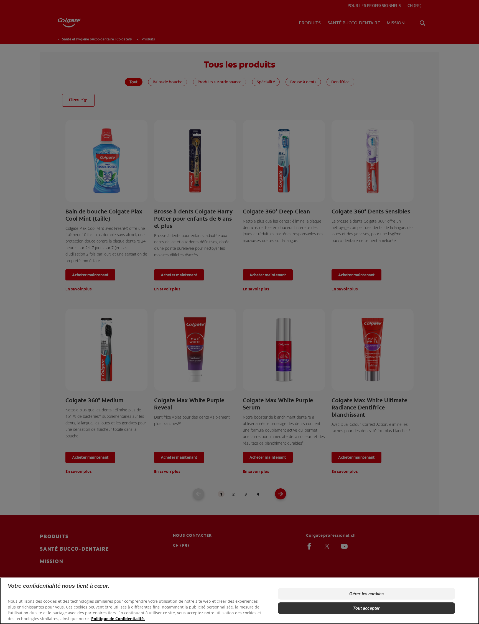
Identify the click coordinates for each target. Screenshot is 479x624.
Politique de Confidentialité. (118, 618)
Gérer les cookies (366, 593)
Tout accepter (366, 608)
